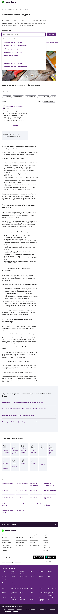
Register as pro (20, 537)
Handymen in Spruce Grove (21, 491)
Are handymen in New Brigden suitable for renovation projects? (22, 402)
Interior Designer (24, 588)
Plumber (4, 586)
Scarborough (33, 573)
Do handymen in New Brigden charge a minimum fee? (19, 422)
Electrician (13, 586)
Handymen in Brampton (22, 504)
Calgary (13, 571)
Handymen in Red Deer (22, 483)
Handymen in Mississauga (47, 504)
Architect (32, 586)
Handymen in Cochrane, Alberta (34, 491)
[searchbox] (24, 34)
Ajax (49, 576)
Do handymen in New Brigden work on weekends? (18, 415)
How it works (5, 540)
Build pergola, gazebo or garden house (14, 49)
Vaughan (13, 576)
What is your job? (6, 30)
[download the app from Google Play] (50, 557)
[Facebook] (3, 557)
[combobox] (24, 51)
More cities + (42, 579)
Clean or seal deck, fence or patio (13, 52)
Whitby (22, 579)
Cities (45, 545)
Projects (45, 542)
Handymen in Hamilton (36, 497)
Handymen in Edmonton (5, 504)
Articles (45, 550)
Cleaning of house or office (11, 55)
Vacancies (32, 542)
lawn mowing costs (28, 257)
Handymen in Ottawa (7, 497)
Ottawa (22, 571)
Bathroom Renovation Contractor (50, 594)
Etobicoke (4, 576)
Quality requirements (21, 540)
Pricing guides (47, 547)
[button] (49, 101)
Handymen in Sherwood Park (34, 484)
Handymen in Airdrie (7, 483)
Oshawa (41, 573)
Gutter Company (5, 597)
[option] (24, 42)
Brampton (22, 573)
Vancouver (4, 573)
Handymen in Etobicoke (47, 497)
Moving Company (15, 588)
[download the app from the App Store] (38, 557)
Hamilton (13, 573)
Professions (46, 537)
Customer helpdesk (7, 547)
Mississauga (41, 571)
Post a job (4, 537)
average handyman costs (18, 215)
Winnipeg (50, 571)
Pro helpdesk (19, 545)
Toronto (3, 571)
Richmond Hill (23, 576)
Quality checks (6, 545)
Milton (12, 579)
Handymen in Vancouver (19, 497)
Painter (40, 588)
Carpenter (22, 586)
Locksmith (41, 586)
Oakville (41, 576)
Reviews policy (20, 542)
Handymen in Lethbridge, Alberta (48, 484)
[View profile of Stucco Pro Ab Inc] (15, 122)
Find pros (51, 34)
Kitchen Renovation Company (41, 599)
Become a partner (34, 545)
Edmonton (32, 571)
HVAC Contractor (52, 588)
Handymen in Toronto (35, 504)
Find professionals (6, 542)
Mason (3, 588)
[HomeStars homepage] (10, 2)
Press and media (34, 540)
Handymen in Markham (49, 490)
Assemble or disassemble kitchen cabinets (15, 45)
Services (45, 540)
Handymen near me (21, 510)
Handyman (50, 586)
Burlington (32, 576)
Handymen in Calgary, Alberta (8, 511)
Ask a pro (4, 550)
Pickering (4, 579)
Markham (50, 573)
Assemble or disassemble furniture (13, 42)
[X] (9, 557)
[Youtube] (6, 557)
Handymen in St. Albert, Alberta (6, 491)
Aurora (31, 579)
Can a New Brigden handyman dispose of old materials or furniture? (24, 408)
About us (32, 537)
